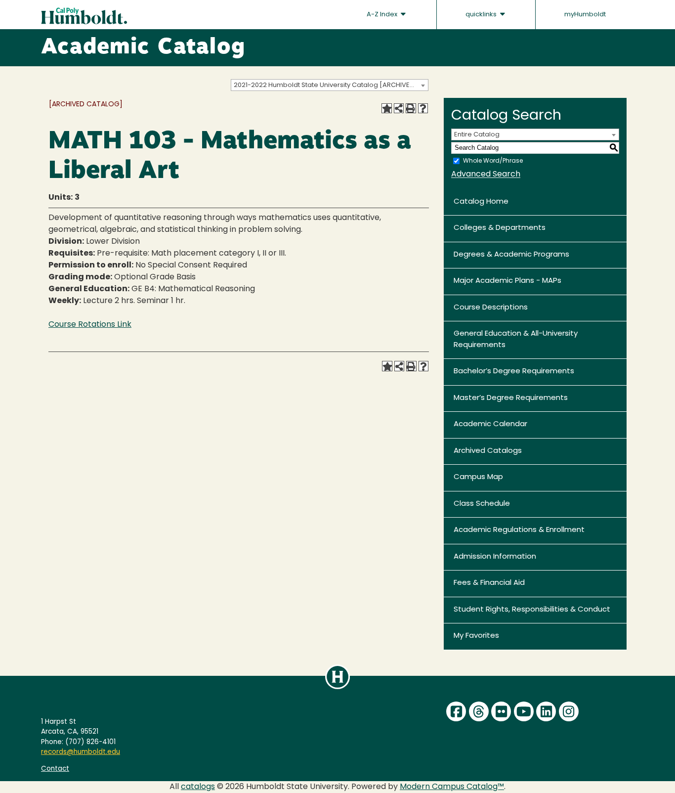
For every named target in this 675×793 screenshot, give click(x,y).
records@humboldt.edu (80, 752)
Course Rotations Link (89, 325)
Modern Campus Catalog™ (452, 787)
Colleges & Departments (500, 228)
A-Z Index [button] (383, 14)
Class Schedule (482, 504)
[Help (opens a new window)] (423, 108)
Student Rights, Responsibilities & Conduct (532, 610)
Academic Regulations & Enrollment (519, 530)
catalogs (198, 787)
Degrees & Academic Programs (511, 255)
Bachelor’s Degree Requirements (514, 371)
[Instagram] (569, 711)
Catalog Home (481, 202)
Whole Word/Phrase (493, 161)
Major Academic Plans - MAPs (507, 281)
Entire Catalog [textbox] (477, 135)
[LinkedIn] (546, 711)
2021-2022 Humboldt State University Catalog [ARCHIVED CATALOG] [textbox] (331, 85)
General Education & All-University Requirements (516, 339)
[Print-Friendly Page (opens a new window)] (411, 108)
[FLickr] (501, 711)
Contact (55, 769)
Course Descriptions (491, 307)
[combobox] (329, 85)
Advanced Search (485, 174)
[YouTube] (524, 711)
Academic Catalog (143, 48)
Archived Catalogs (488, 451)
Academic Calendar (490, 424)
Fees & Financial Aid (489, 583)
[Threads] (479, 711)
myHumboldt (585, 14)
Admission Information (495, 557)
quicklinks (481, 14)
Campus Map (478, 477)
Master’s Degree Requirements (511, 398)
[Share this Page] (399, 108)
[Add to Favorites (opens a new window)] (386, 108)
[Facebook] (456, 711)
